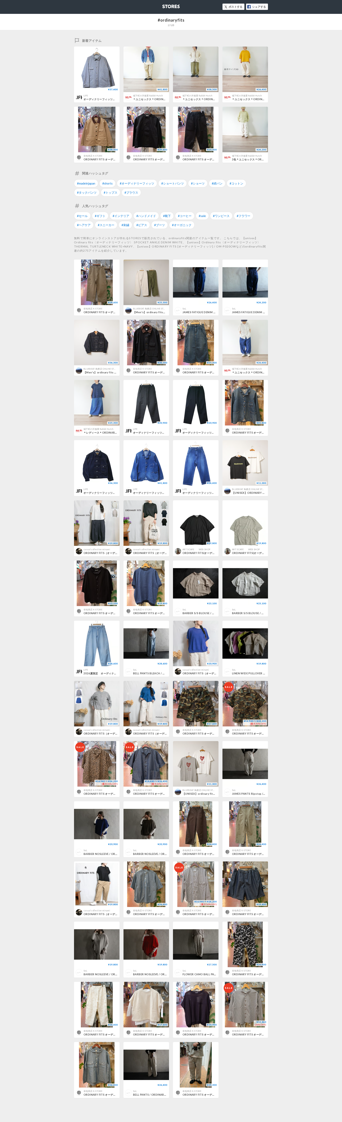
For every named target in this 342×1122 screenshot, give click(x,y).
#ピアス (141, 225)
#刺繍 (125, 225)
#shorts (107, 183)
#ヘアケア (84, 225)
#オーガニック (182, 225)
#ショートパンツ (172, 183)
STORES (164, 5)
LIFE (86, 95)
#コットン (236, 183)
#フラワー (243, 216)
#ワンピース (221, 216)
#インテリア (121, 216)
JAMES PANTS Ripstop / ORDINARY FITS (258, 793)
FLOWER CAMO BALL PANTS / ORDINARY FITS (212, 974)
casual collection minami (97, 549)
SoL (184, 308)
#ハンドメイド (146, 216)
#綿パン (217, 183)
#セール (82, 216)
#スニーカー (106, 225)
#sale (202, 216)
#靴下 (167, 216)
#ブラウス (131, 192)
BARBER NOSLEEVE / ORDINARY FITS (108, 854)
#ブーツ (159, 225)
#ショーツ (198, 183)
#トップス (110, 192)
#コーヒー (185, 216)
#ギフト (100, 216)
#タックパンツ (87, 192)
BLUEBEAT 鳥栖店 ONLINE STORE (150, 308)
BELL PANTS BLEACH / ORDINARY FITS (158, 673)
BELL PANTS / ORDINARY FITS (152, 1094)
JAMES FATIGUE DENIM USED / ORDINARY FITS (213, 312)
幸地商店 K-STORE (93, 155)
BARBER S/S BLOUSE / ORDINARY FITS (207, 613)
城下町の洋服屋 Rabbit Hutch (148, 95)
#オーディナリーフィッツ (137, 183)
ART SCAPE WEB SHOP (196, 549)
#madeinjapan (86, 183)
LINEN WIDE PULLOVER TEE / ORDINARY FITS (261, 673)
